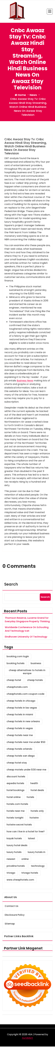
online (25, 859)
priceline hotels (16, 866)
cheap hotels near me (20, 735)
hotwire (34, 817)
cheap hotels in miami (20, 714)
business (36, 663)
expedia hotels (15, 783)
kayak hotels (14, 838)
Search (11, 584)
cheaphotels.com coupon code (25, 694)
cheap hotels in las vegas (22, 707)
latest (31, 838)
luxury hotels (14, 852)
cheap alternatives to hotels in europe (27, 672)
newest (11, 859)
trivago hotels (29, 873)
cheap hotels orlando (19, 749)
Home (21, 95)
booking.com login (18, 656)
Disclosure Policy (14, 915)
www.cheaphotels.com (20, 879)
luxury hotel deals (17, 845)
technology (38, 866)
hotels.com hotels (17, 804)
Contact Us (11, 906)
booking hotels (15, 663)
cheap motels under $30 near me (26, 769)
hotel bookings (15, 790)
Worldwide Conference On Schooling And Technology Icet (27, 629)
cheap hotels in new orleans (23, 721)
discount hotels (16, 776)
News (33, 95)
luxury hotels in (36, 852)
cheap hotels (35, 680)
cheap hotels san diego (21, 755)
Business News (25, 380)
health (34, 783)
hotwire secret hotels (19, 824)
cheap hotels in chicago (21, 700)
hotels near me (15, 811)
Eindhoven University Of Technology (26, 636)
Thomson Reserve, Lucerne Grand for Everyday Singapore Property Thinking (27, 619)
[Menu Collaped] (50, 11)
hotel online (14, 797)
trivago (11, 873)
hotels (30, 797)
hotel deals (37, 790)
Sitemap (10, 923)
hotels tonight (15, 817)
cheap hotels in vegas (20, 728)
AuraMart (27, 1038)
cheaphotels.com (17, 687)
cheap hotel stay (17, 762)
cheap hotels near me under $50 (26, 742)
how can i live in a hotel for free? (26, 831)
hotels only (37, 811)
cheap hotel (14, 680)
